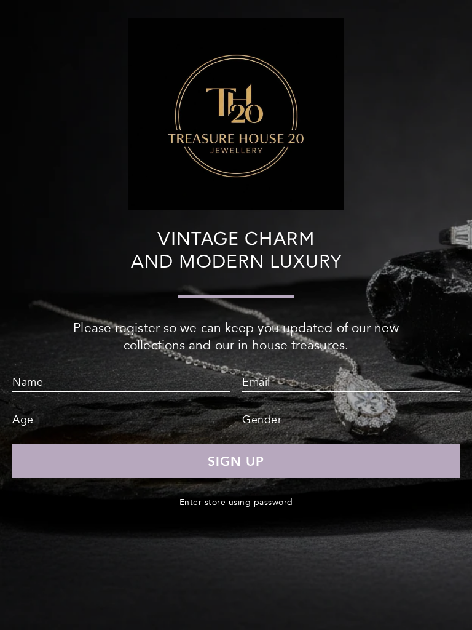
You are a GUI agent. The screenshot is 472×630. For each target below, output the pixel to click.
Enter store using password (236, 502)
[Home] (236, 204)
